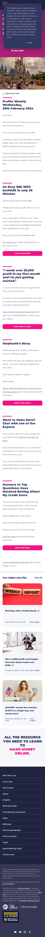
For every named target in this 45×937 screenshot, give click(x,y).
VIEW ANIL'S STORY (22, 327)
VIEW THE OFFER (22, 253)
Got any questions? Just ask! (16, 562)
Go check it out (9, 242)
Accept (30, 43)
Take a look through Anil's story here (19, 312)
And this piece (9, 537)
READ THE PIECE (22, 548)
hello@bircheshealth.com (29, 901)
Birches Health (23, 888)
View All (38, 578)
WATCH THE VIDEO (22, 403)
